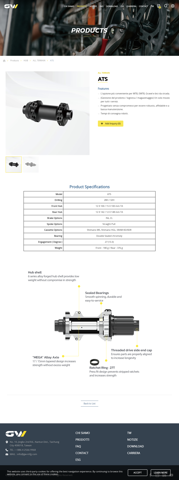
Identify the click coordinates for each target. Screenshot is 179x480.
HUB (26, 60)
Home (4, 60)
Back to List (90, 403)
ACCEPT (138, 472)
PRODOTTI (82, 6)
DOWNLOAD (112, 6)
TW (152, 6)
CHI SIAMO (69, 6)
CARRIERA (131, 6)
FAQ (101, 6)
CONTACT (143, 6)
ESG (122, 6)
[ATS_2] (48, 113)
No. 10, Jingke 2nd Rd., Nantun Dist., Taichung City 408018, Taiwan (34, 443)
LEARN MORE (161, 472)
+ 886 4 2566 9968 (25, 449)
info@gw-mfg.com (27, 454)
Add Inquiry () (113, 123)
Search (165, 6)
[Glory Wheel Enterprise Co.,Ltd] (11, 6)
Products (14, 60)
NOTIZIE (93, 6)
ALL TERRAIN (39, 60)
